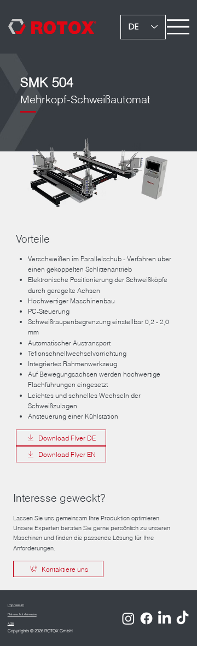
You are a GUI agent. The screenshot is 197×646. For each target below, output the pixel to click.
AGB (11, 623)
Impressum (16, 605)
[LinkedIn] (164, 618)
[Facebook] (146, 618)
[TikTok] (182, 618)
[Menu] (178, 27)
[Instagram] (128, 618)
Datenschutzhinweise (22, 614)
